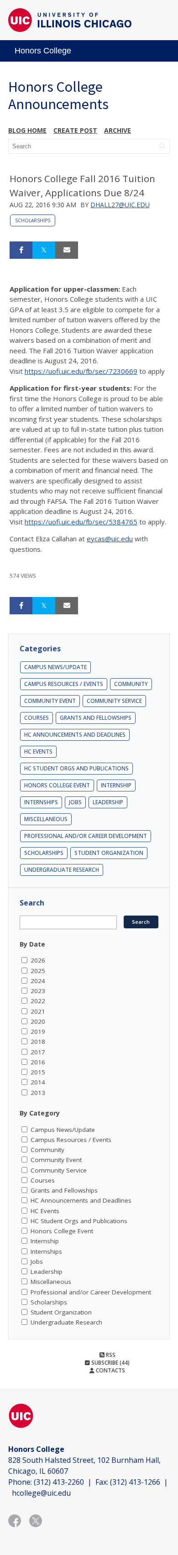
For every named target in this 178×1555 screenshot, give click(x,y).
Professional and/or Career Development (85, 836)
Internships (41, 802)
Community (131, 684)
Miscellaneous (46, 819)
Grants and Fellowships (95, 718)
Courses (36, 718)
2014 (38, 1082)
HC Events (38, 751)
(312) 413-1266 (135, 1482)
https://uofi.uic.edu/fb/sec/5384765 (81, 521)
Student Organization (108, 853)
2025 (38, 971)
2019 (38, 1031)
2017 (38, 1052)
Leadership (108, 802)
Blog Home (27, 130)
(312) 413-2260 (59, 1482)
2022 (38, 1001)
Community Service (114, 701)
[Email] (66, 250)
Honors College (43, 50)
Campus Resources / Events (63, 684)
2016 (38, 1062)
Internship (116, 785)
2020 (38, 1021)
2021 (38, 1011)
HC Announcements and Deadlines (75, 734)
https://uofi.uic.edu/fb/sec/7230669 (81, 371)
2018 (38, 1041)
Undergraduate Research (61, 870)
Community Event (50, 701)
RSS (110, 1355)
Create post (75, 130)
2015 (38, 1072)
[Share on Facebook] (21, 250)
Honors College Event (57, 785)
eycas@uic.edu (110, 538)
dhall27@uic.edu (120, 204)
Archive (117, 130)
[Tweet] (43, 250)
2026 (38, 960)
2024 (38, 981)
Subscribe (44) (110, 1363)
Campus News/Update (55, 667)
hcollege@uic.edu (41, 1493)
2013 (38, 1093)
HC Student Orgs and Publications (76, 768)
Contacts (109, 1370)
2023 (38, 991)
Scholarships (32, 220)
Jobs (75, 802)
